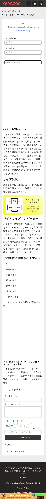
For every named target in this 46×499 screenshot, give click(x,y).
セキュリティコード (13, 421)
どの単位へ (9, 48)
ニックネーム (10, 396)
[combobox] (23, 42)
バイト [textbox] (9, 42)
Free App (41, 4)
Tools (29, 4)
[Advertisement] (23, 99)
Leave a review (23, 31)
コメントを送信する (23, 437)
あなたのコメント (12, 404)
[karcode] (11, 3)
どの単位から (10, 38)
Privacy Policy (23, 488)
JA (35, 4)
